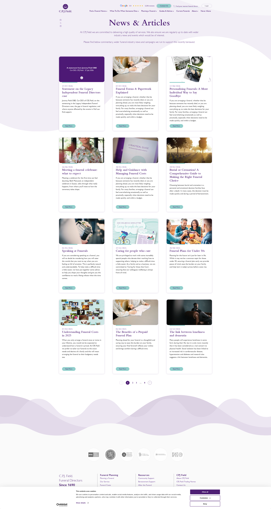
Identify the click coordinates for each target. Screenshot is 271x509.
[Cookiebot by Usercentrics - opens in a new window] (62, 504)
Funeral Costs (105, 485)
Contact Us (180, 485)
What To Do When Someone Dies (123, 11)
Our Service (104, 481)
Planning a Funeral (148, 11)
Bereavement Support (146, 481)
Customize (204, 498)
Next (150, 383)
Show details (81, 503)
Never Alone (206, 11)
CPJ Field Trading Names (186, 481)
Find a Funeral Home (98, 11)
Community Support (146, 478)
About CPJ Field (182, 478)
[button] (60, 19)
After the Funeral (145, 485)
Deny (205, 504)
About (194, 11)
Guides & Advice (165, 11)
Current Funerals (183, 11)
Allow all (205, 492)
